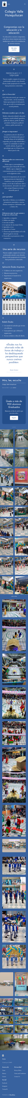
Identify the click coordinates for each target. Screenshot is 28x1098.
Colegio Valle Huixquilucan (9, 384)
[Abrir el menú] (25, 4)
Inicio (8, 4)
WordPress (12, 1095)
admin (14, 387)
